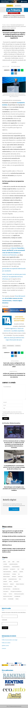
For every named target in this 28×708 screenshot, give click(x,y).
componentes (6, 566)
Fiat (18, 569)
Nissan (4, 579)
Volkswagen (17, 596)
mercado (14, 576)
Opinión (5, 581)
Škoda (17, 598)
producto (5, 584)
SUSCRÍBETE (9, 5)
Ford (23, 569)
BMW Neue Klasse (7, 545)
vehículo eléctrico (7, 596)
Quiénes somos (5, 645)
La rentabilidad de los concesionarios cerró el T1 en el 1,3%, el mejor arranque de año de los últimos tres (14, 467)
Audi (9, 561)
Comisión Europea (13, 564)
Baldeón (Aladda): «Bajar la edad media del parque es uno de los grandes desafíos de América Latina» (13, 550)
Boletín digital (9, 499)
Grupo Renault (6, 574)
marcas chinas (6, 576)
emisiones (5, 569)
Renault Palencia (20, 584)
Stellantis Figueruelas (16, 591)
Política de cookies (6, 642)
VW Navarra (10, 598)
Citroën (5, 564)
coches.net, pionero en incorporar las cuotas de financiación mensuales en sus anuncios (14, 375)
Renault (12, 584)
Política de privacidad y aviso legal (9, 640)
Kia (19, 574)
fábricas (15, 571)
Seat (15, 586)
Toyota (10, 593)
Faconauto (18, 345)
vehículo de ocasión (19, 593)
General (12, 30)
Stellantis (5, 591)
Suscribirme (15, 509)
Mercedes (20, 576)
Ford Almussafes (7, 571)
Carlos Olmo (5, 66)
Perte (10, 581)
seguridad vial (16, 589)
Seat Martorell (6, 589)
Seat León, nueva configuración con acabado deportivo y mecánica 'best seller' (14, 364)
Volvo (4, 598)
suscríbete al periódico (18, 331)
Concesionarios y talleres (7, 30)
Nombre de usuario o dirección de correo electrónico (14, 612)
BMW (13, 561)
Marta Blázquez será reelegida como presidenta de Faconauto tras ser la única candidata (14, 488)
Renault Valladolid (7, 586)
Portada (4, 25)
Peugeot (16, 581)
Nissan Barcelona (13, 579)
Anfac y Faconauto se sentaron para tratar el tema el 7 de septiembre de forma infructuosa (14, 276)
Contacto (4, 648)
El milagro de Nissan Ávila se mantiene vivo (14, 536)
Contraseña (4, 619)
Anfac (4, 345)
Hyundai (14, 574)
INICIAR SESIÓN (18, 5)
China (18, 561)
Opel (20, 579)
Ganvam (4, 347)
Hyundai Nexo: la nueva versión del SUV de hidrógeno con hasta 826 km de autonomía (14, 16)
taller (4, 593)
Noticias (8, 25)
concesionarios (10, 345)
